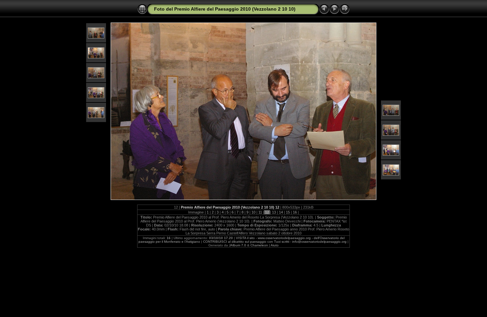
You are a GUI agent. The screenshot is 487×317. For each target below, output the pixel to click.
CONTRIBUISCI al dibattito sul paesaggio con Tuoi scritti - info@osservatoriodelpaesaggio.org (275, 241)
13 (274, 212)
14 (281, 212)
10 (253, 212)
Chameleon (259, 245)
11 (260, 212)
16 (295, 212)
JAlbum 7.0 (237, 245)
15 (288, 212)
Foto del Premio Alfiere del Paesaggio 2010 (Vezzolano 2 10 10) (225, 9)
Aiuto (275, 245)
